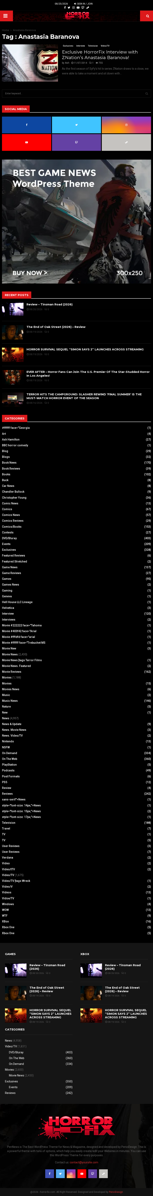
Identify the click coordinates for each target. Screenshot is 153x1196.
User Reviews (11, 846)
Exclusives (68, 46)
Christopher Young (14, 497)
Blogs (6, 456)
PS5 (4, 782)
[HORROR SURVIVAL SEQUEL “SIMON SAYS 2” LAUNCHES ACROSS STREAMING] (13, 355)
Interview (80, 46)
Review (6, 788)
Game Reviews (11, 573)
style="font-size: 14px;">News (21, 805)
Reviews (7, 793)
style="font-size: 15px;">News (21, 811)
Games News (10, 584)
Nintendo (8, 741)
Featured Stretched (14, 561)
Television (93, 46)
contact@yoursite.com (84, 1162)
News (5, 718)
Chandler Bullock (13, 491)
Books (6, 474)
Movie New (9, 648)
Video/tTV (8, 869)
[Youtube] (78, 8)
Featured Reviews (13, 555)
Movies (7, 677)
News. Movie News (14, 729)
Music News (10, 700)
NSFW (6, 747)
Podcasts (8, 770)
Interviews (8, 619)
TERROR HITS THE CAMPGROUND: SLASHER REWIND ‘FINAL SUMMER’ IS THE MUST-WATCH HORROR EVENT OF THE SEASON (84, 396)
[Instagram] (73, 8)
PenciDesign (116, 1192)
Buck (5, 480)
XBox (5, 921)
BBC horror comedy (15, 445)
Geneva (7, 596)
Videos (6, 892)
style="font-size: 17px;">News (21, 817)
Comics (7, 509)
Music (6, 695)
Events (6, 544)
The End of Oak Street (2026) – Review (55, 327)
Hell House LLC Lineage (17, 602)
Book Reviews (11, 468)
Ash (67, 62)
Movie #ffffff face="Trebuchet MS (23, 642)
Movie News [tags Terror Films (22, 660)
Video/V (7, 886)
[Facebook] (65, 8)
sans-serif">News (14, 799)
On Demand (9, 753)
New (5, 712)
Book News (9, 462)
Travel (6, 828)
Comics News (11, 515)
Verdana (7, 857)
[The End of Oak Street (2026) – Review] (13, 332)
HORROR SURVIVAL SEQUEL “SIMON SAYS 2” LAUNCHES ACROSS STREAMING (85, 349)
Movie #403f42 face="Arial (19, 631)
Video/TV (105, 46)
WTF (5, 915)
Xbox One (8, 927)
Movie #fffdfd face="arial (18, 636)
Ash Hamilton (11, 439)
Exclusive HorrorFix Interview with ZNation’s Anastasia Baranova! (100, 54)
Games (6, 578)
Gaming (7, 590)
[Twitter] (69, 8)
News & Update (11, 724)
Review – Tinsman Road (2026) (49, 304)
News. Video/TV (12, 735)
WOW (5, 909)
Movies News (10, 689)
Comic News (10, 503)
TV (3, 834)
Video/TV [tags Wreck (16, 880)
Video (6, 863)
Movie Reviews (11, 671)
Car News (8, 485)
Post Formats (11, 776)
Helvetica (8, 607)
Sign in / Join (84, 3)
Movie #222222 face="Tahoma (22, 625)
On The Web (9, 758)
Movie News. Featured (16, 666)
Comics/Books (12, 526)
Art (4, 433)
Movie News (10, 654)
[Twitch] (82, 8)
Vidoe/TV (8, 898)
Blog (5, 451)
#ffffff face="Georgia (16, 427)
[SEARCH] (146, 93)
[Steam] (87, 8)
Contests (8, 532)
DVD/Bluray (9, 538)
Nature (6, 706)
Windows (8, 904)
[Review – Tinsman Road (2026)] (13, 310)
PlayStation (9, 764)
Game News (10, 567)
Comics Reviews (13, 520)
